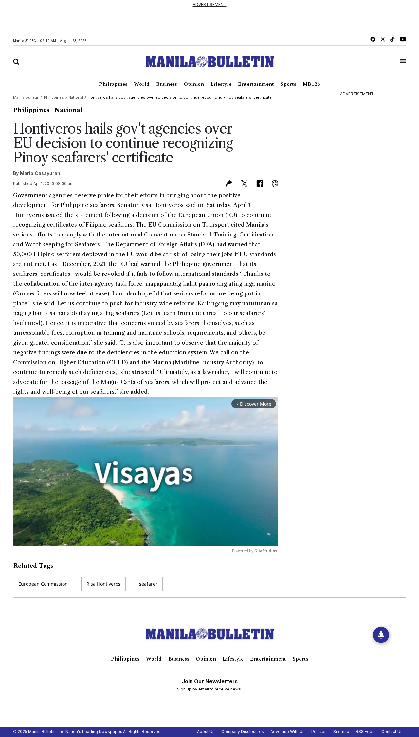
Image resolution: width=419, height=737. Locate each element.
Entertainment (256, 84)
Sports (288, 84)
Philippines (113, 84)
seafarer (148, 584)
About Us (206, 731)
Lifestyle (220, 84)
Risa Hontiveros (103, 584)
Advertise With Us (287, 731)
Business (166, 84)
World (142, 84)
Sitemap (341, 731)
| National (66, 110)
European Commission (43, 584)
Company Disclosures (242, 731)
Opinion (194, 84)
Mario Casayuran (40, 173)
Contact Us (392, 731)
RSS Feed (365, 731)
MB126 (311, 84)
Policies (319, 731)
